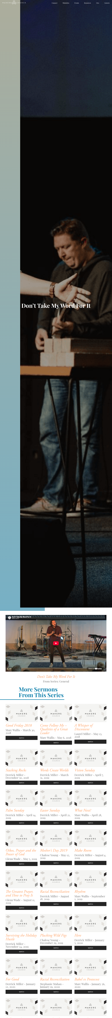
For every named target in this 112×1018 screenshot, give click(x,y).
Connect (54, 3)
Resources (87, 3)
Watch (21, 738)
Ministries (66, 3)
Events (76, 3)
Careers (107, 3)
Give (97, 3)
